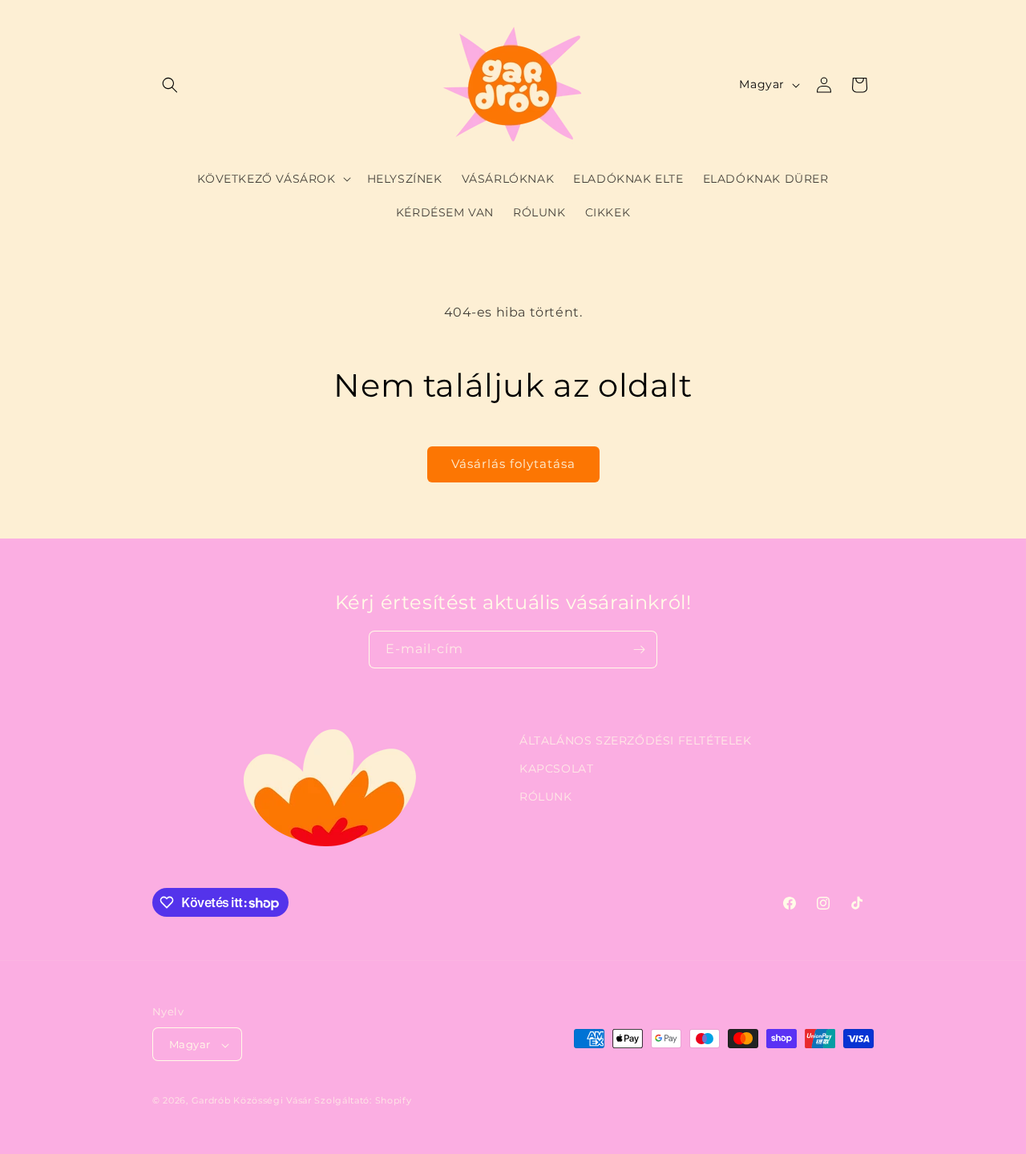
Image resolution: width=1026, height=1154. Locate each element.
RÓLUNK (545, 796)
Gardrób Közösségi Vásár (252, 1101)
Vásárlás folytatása (513, 463)
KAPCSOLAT (556, 768)
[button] (170, 85)
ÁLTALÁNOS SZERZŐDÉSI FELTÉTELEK (635, 740)
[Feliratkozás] (638, 649)
